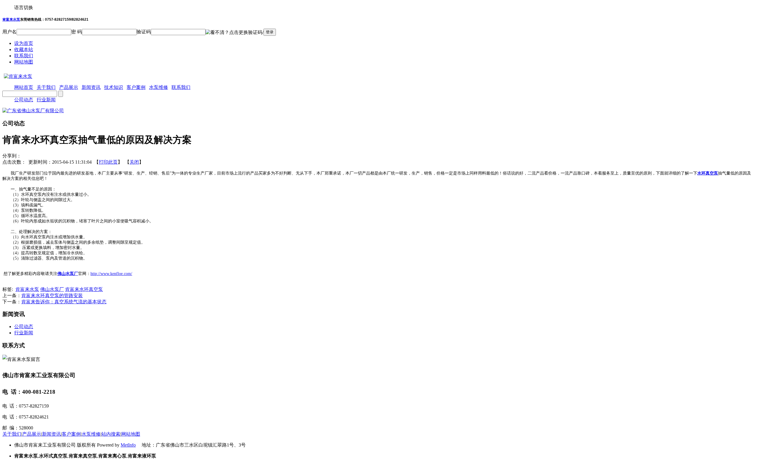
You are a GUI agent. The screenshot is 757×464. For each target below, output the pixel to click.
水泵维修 (91, 434)
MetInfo (128, 444)
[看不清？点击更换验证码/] (234, 33)
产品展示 (31, 434)
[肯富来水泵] (17, 76)
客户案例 (71, 434)
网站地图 (23, 61)
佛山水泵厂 (67, 273)
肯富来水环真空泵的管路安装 (52, 295)
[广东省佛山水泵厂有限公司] (33, 110)
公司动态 (23, 99)
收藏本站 (23, 49)
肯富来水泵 (11, 19)
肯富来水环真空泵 (84, 289)
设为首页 (23, 43)
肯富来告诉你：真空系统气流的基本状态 (63, 301)
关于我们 (11, 434)
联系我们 (23, 55)
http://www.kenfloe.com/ (111, 273)
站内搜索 (110, 434)
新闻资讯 (51, 434)
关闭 (134, 162)
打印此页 (108, 162)
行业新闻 (46, 99)
